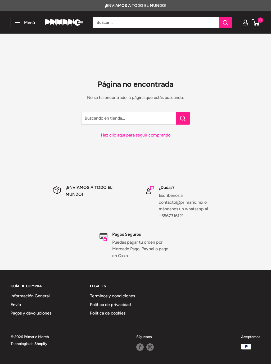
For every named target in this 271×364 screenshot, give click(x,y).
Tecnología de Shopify (29, 344)
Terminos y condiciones (112, 295)
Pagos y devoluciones (31, 313)
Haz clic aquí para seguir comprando (135, 135)
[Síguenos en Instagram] (150, 347)
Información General (30, 295)
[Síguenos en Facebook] (140, 347)
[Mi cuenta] (245, 22)
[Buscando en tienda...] (183, 118)
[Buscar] (225, 22)
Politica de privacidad (110, 304)
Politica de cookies (107, 313)
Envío (16, 304)
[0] (256, 22)
